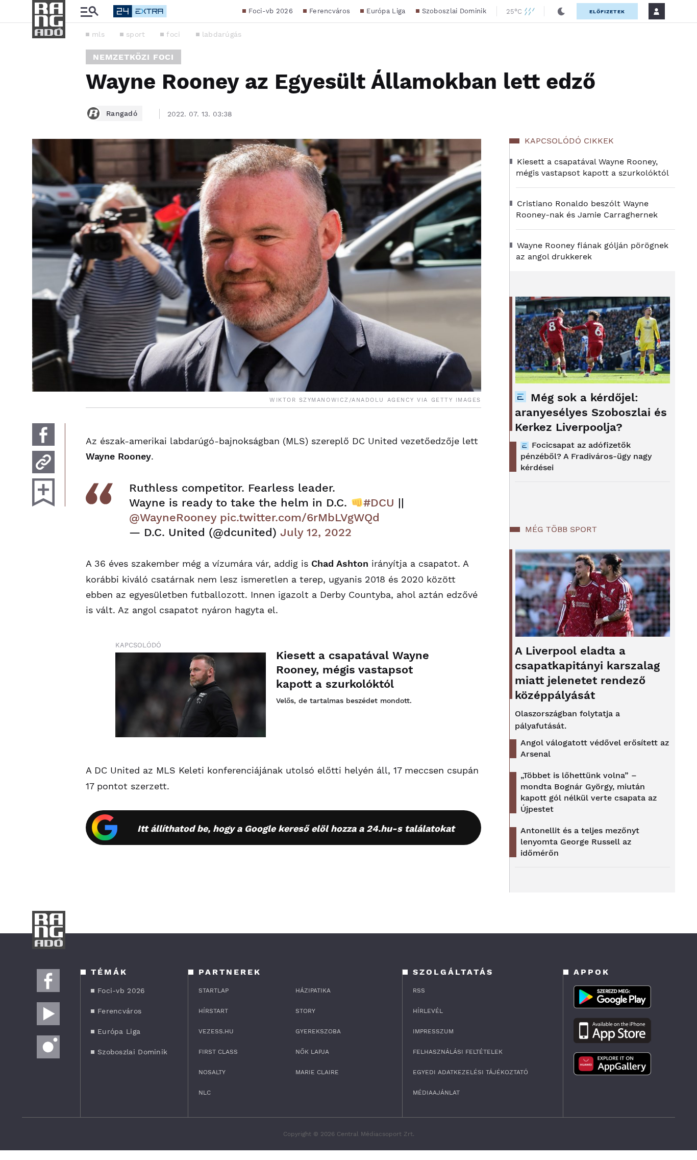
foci (173, 34)
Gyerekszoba (318, 1031)
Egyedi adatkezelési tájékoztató (470, 1072)
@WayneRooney (172, 517)
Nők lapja (312, 1051)
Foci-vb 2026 (270, 11)
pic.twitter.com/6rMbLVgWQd (300, 517)
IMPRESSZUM (433, 1031)
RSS (419, 990)
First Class (218, 1051)
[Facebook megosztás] (43, 434)
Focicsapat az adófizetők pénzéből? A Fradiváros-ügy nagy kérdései (586, 456)
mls (98, 34)
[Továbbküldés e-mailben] (43, 462)
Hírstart (213, 1010)
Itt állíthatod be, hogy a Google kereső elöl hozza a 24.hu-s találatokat (296, 828)
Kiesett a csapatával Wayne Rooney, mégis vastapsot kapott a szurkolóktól (352, 669)
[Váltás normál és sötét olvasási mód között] (561, 11)
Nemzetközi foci (133, 57)
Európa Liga (385, 11)
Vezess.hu (216, 1031)
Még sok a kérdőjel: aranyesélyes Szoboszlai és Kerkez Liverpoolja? (591, 412)
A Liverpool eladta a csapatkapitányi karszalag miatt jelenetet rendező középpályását (587, 673)
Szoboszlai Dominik (454, 11)
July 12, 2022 (316, 532)
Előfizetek (607, 11)
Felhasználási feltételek (458, 1051)
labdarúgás (222, 34)
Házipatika (313, 990)
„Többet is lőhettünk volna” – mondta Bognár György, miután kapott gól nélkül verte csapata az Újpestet (588, 792)
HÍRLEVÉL (428, 1010)
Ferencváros (329, 11)
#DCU (378, 502)
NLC (204, 1092)
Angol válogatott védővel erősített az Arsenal (594, 748)
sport (135, 34)
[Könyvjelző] (43, 492)
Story (305, 1010)
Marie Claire (317, 1072)
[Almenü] (89, 11)
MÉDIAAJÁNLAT (436, 1092)
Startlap (213, 990)
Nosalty (212, 1072)
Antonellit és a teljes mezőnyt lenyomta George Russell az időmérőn (579, 842)
